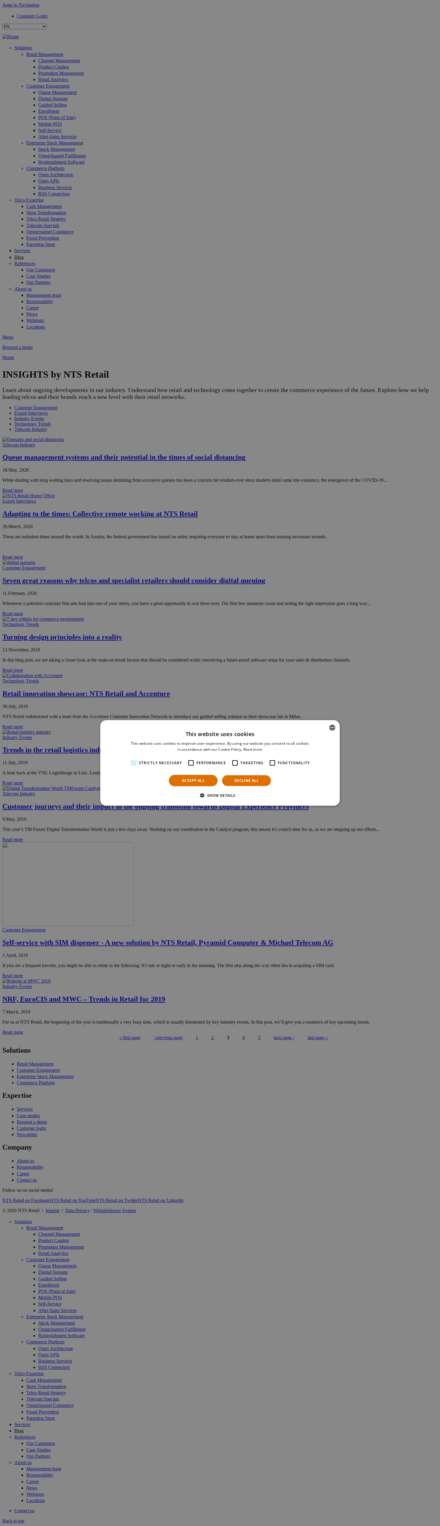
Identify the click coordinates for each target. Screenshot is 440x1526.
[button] (219, 795)
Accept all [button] (193, 780)
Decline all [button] (246, 780)
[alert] (220, 763)
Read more (253, 749)
